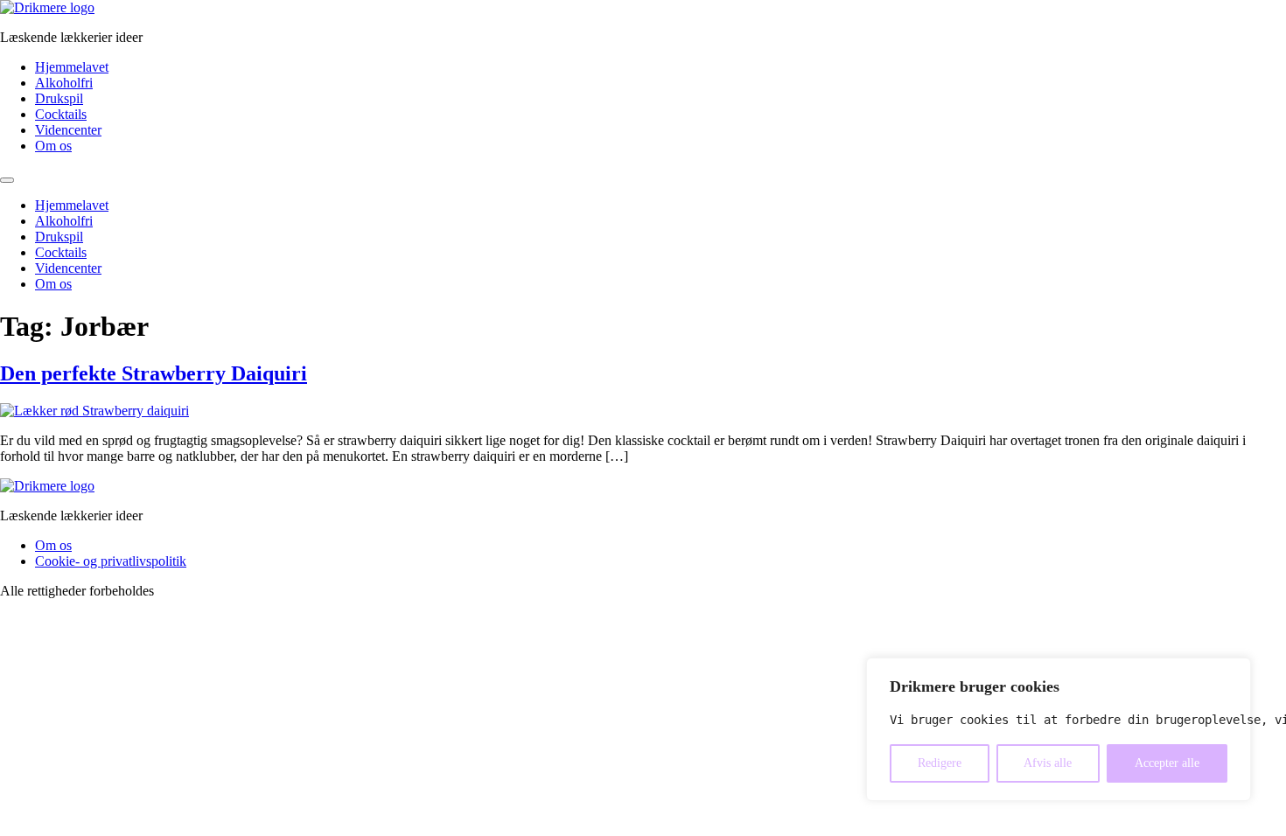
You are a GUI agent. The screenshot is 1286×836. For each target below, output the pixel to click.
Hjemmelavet (71, 66)
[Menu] (7, 180)
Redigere (939, 763)
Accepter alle (1167, 763)
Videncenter (68, 129)
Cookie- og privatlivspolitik (110, 561)
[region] (1058, 729)
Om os (53, 145)
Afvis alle (1048, 763)
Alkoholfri (64, 82)
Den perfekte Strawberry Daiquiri (153, 373)
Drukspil (59, 98)
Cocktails (61, 114)
